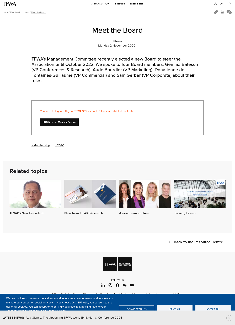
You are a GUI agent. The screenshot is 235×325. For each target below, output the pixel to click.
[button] (216, 12)
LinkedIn (103, 285)
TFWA (9, 3)
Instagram (110, 285)
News (26, 12)
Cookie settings (137, 309)
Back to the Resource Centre (198, 242)
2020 (60, 145)
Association (101, 4)
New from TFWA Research (83, 213)
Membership (16, 12)
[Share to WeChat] (229, 12)
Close (229, 318)
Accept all (213, 309)
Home (5, 12)
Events (120, 4)
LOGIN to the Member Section (59, 122)
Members (136, 4)
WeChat (125, 285)
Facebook (117, 285)
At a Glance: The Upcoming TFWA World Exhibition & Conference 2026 (62, 318)
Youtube (132, 285)
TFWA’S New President (26, 213)
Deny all (174, 309)
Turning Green (185, 213)
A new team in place (134, 213)
